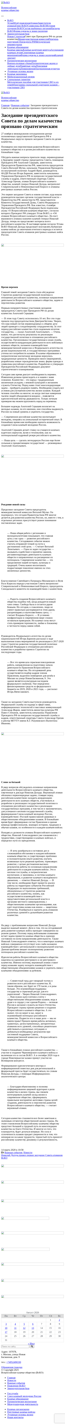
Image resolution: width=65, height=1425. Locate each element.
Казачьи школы (15, 50)
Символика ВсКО (37, 25)
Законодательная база (18, 1388)
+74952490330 (13, 1362)
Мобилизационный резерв (21, 76)
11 (15, 1328)
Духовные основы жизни (20, 71)
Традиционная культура (47, 68)
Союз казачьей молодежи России (24, 1396)
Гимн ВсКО (21, 25)
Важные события (13, 1152)
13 (33, 1328)
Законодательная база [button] (18, 34)
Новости (27, 1152)
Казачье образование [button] (18, 47)
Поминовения (28, 68)
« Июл (31, 1343)
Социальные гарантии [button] (18, 79)
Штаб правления (21, 23)
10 (6, 1328)
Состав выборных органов (37, 28)
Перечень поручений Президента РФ (32, 40)
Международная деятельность (22, 1404)
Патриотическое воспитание (22, 1401)
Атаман (34, 23)
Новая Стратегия (16, 36)
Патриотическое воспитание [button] (22, 60)
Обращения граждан (11, 1367)
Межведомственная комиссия (33, 39)
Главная (11, 1377)
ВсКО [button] (10, 20)
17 (6, 1332)
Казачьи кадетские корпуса (37, 50)
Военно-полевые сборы (19, 63)
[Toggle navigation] (2, 16)
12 (24, 1328)
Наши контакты (15, 1417)
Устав (10, 23)
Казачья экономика (17, 74)
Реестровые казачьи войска (21, 1412)
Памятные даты (28, 66)
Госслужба (12, 1393)
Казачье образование (18, 1399)
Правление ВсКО (16, 1385)
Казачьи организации (18, 1409)
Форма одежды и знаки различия (30, 31)
